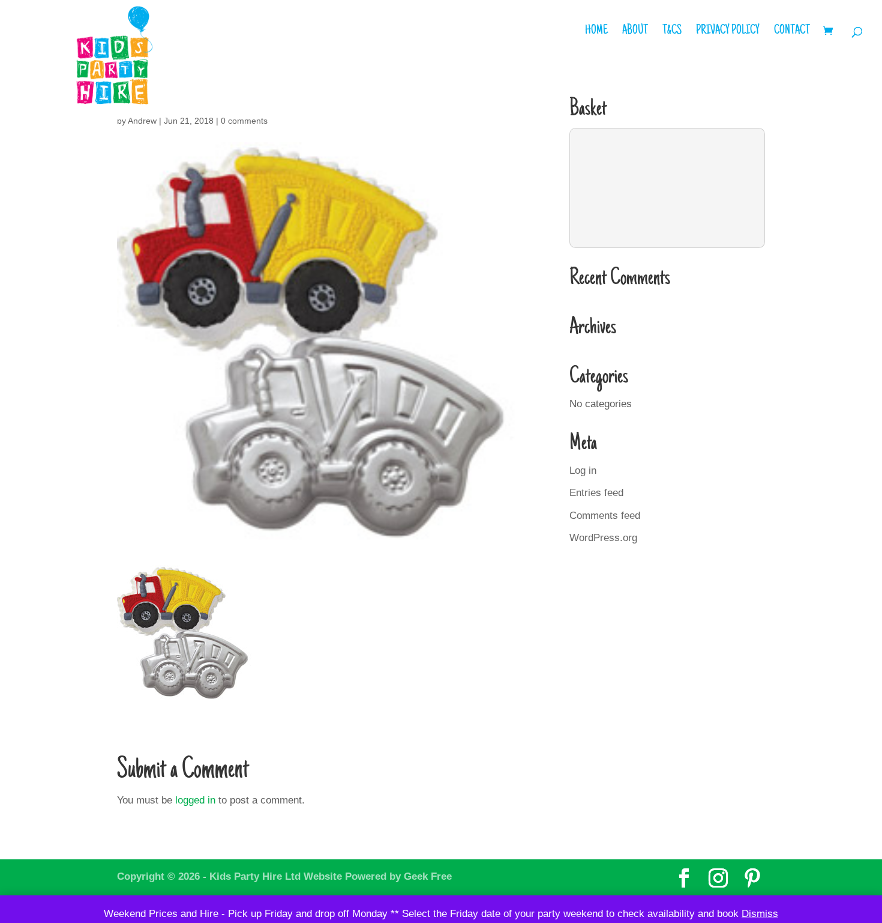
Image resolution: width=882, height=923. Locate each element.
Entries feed (596, 492)
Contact (792, 32)
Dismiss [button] (760, 913)
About (635, 32)
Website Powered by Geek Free (378, 876)
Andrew (142, 121)
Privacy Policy (728, 32)
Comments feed (604, 515)
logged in (195, 800)
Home (596, 32)
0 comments (244, 121)
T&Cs (672, 32)
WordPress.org (603, 537)
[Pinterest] (752, 878)
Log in (582, 470)
